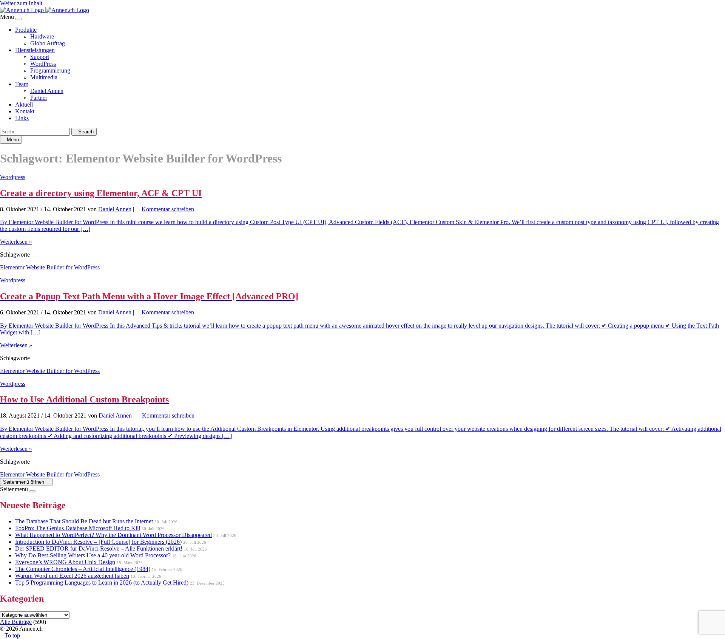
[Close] (18, 19)
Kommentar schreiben (168, 209)
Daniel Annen (46, 91)
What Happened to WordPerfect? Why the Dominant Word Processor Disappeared (113, 535)
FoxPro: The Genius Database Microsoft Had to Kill (77, 528)
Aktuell (24, 104)
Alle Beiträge (16, 622)
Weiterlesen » (16, 241)
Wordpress (12, 177)
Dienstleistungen (35, 50)
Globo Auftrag (47, 43)
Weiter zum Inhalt (21, 3)
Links (22, 118)
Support (39, 57)
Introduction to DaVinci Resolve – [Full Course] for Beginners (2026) (98, 541)
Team (21, 84)
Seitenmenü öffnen (24, 482)
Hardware (42, 36)
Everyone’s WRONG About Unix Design (65, 562)
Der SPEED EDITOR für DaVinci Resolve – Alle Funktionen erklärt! (98, 548)
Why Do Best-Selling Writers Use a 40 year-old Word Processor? (93, 555)
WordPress (43, 63)
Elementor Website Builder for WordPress (50, 267)
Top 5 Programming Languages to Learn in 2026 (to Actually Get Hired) (101, 582)
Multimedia (43, 77)
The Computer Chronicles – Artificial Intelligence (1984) (82, 569)
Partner (38, 97)
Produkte (26, 29)
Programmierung (50, 70)
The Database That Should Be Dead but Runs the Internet (84, 521)
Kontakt (24, 111)
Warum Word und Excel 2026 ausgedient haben (72, 575)
